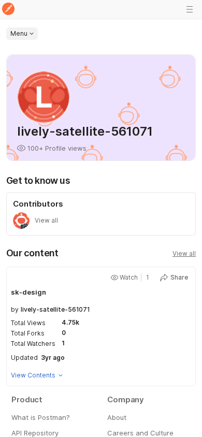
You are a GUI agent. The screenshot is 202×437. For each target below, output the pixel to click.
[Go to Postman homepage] (8, 10)
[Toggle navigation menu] (189, 9)
